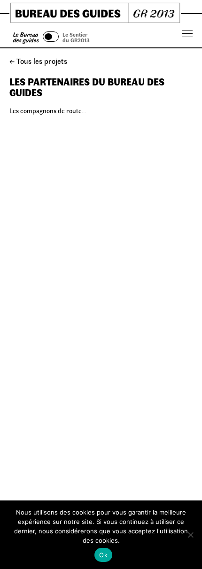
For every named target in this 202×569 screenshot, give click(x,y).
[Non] (190, 534)
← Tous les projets (38, 61)
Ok (103, 555)
